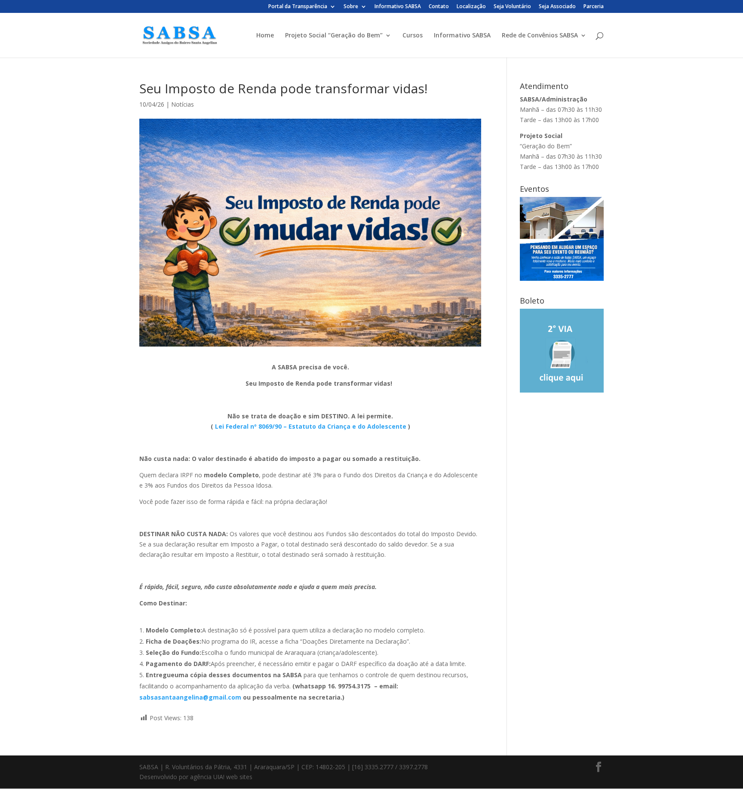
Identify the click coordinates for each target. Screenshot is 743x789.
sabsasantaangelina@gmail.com (190, 697)
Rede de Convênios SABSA (540, 35)
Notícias (182, 104)
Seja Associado (557, 7)
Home (265, 35)
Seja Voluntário (512, 7)
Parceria (593, 7)
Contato (439, 7)
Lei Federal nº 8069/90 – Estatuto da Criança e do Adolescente (310, 426)
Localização (471, 7)
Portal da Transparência (297, 7)
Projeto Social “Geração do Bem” (334, 35)
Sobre (351, 7)
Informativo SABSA (398, 7)
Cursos (412, 35)
